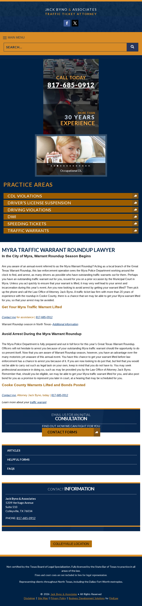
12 (86, 166)
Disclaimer (29, 598)
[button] (71, 37)
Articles (13, 450)
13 (89, 166)
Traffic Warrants (28, 230)
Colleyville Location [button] (71, 543)
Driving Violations (29, 209)
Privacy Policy (58, 598)
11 (82, 166)
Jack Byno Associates (71, 9)
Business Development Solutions (87, 598)
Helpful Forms (18, 459)
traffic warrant (38, 402)
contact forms (62, 432)
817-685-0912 (71, 85)
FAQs (10, 468)
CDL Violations (25, 195)
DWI (12, 216)
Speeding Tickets (27, 223)
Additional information (65, 324)
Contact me (9, 317)
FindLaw (113, 598)
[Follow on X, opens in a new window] (75, 23)
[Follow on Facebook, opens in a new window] (67, 23)
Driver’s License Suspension (39, 202)
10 (79, 166)
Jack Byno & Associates (63, 594)
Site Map (43, 598)
